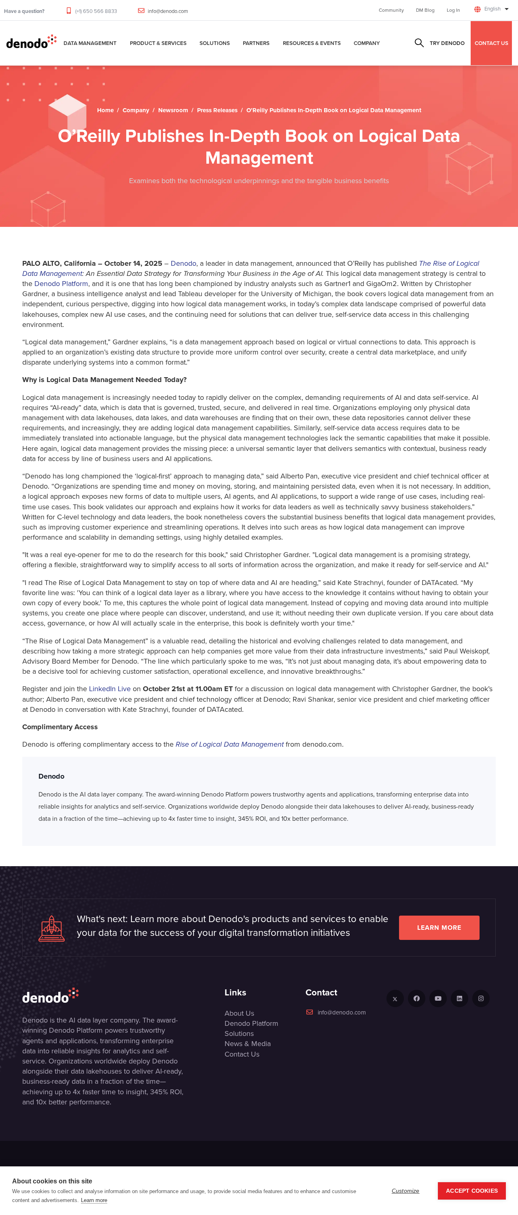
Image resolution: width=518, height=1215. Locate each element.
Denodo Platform (61, 283)
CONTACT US (491, 43)
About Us (239, 1013)
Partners (256, 43)
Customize (406, 1191)
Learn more (439, 927)
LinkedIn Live (110, 688)
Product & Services (158, 43)
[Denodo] (31, 43)
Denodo (183, 263)
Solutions (215, 43)
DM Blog (425, 10)
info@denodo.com (168, 11)
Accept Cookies (472, 1191)
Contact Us (242, 1054)
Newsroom (173, 110)
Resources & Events (312, 43)
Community (391, 10)
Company (367, 43)
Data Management (90, 43)
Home (105, 110)
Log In (453, 10)
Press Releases (217, 110)
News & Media (248, 1043)
